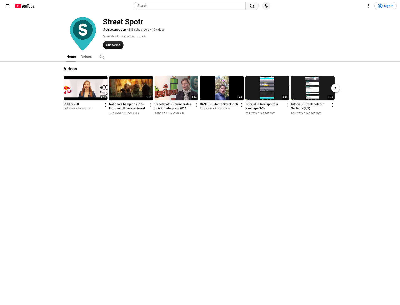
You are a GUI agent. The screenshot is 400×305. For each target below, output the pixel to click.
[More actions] (105, 105)
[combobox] (191, 5)
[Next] (335, 88)
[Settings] (368, 5)
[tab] (71, 57)
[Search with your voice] (266, 6)
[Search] (252, 6)
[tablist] (200, 57)
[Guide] (7, 5)
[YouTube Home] (24, 6)
